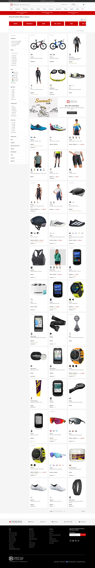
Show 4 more (13, 99)
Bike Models (13, 152)
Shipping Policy (32, 545)
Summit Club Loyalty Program (55, 535)
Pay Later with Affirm (13, 535)
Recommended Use (15, 145)
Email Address (72, 532)
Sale (12, 139)
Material (12, 161)
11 (62, 511)
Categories (13, 38)
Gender (12, 148)
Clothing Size (14, 103)
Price (12, 155)
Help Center (31, 531)
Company (51, 529)
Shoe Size (13, 120)
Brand (12, 50)
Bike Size (13, 87)
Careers (50, 537)
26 (64, 511)
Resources (31, 529)
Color (12, 69)
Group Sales (51, 543)
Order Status (31, 537)
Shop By (13, 142)
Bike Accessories (12, 541)
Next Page (83, 511)
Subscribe (83, 534)
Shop (10, 529)
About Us (51, 533)
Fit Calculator (11, 546)
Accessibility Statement (53, 541)
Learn (30, 541)
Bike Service (31, 546)
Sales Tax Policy (32, 543)
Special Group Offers (33, 539)
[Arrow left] (82, 20)
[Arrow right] (85, 20)
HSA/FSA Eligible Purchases (14, 548)
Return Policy (31, 533)
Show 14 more (13, 132)
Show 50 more (13, 65)
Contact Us (51, 531)
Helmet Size (13, 136)
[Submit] (20, 4)
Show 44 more (13, 115)
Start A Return (32, 535)
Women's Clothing (12, 539)
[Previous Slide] (20, 1)
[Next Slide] (74, 1)
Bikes (10, 531)
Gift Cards (11, 545)
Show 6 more (13, 82)
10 (61, 511)
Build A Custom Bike (13, 533)
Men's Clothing (12, 537)
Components (11, 543)
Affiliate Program (52, 539)
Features (13, 158)
